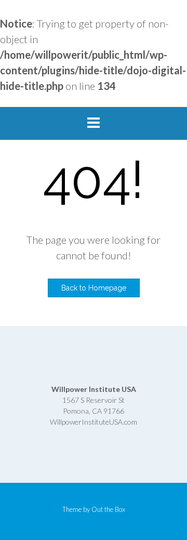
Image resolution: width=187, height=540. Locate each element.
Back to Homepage (93, 288)
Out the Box (108, 509)
